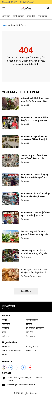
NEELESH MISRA (9, 2)
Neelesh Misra (32, 350)
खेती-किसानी (18, 16)
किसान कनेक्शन (32, 320)
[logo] (26, 9)
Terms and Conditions (12, 350)
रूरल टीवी (29, 332)
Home (4, 25)
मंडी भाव (5, 336)
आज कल (6, 16)
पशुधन (4, 320)
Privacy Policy (32, 346)
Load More (26, 291)
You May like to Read (21, 92)
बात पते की (42, 16)
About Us (6, 346)
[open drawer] (3, 8)
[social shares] (4, 367)
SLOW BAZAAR (27, 2)
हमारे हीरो (31, 16)
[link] (26, 105)
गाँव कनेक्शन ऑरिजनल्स (35, 328)
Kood (4, 354)
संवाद (4, 332)
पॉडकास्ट (29, 324)
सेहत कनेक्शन (31, 336)
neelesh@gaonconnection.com (21, 385)
